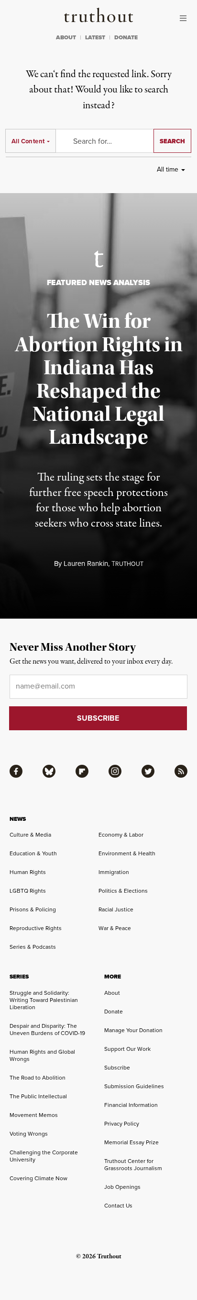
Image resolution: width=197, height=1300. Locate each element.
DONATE (126, 37)
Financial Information (131, 1105)
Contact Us (118, 1205)
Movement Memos (34, 1115)
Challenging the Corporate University (44, 1156)
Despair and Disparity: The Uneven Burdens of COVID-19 (47, 1029)
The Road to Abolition (38, 1077)
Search (172, 141)
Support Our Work (127, 1049)
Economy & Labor (120, 834)
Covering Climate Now (38, 1178)
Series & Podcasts (33, 947)
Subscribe (117, 1067)
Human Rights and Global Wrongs (42, 1055)
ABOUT (66, 37)
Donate (113, 1011)
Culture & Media (30, 834)
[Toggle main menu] (185, 18)
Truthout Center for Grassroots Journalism (133, 1165)
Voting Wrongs (29, 1133)
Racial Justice (115, 909)
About (112, 993)
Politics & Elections (123, 890)
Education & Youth (33, 853)
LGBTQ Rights (28, 890)
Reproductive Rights (36, 928)
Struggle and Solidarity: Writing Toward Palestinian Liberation (44, 1000)
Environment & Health (126, 853)
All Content (27, 141)
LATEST (95, 37)
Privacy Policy (121, 1123)
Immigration (113, 872)
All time (167, 169)
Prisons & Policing (33, 909)
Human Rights (28, 872)
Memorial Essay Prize (131, 1142)
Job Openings (122, 1187)
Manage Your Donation (133, 1030)
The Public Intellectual (38, 1096)
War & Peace (114, 928)
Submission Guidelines (134, 1086)
